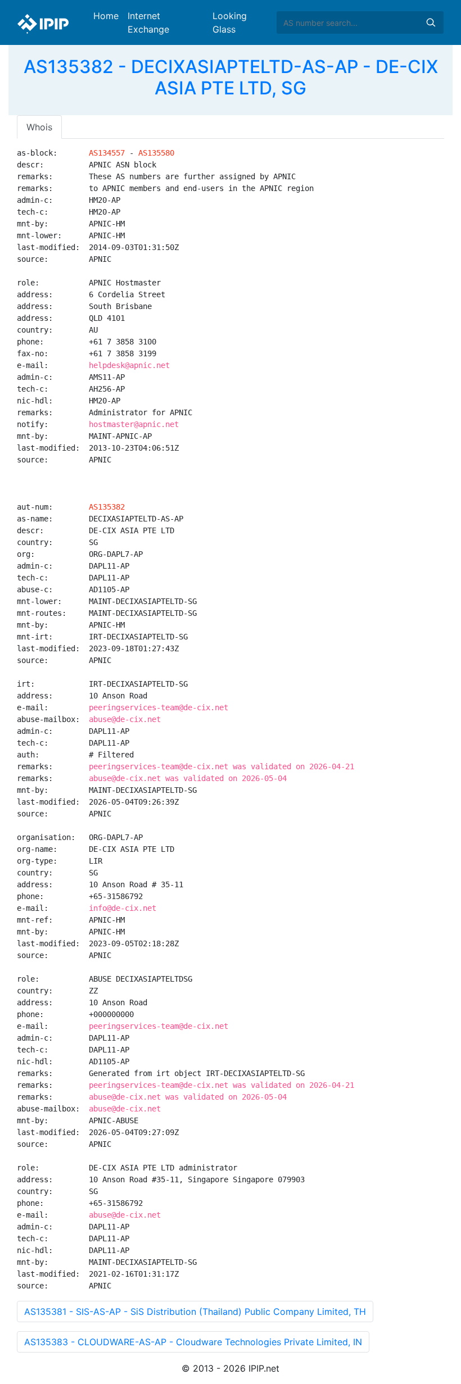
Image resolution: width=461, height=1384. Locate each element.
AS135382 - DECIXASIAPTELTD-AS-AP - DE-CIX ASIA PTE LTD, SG (231, 77)
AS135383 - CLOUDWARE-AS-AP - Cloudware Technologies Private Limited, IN (193, 1341)
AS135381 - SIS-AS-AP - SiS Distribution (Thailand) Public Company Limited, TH (195, 1311)
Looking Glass (230, 22)
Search (430, 22)
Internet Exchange (148, 22)
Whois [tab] (39, 127)
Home (106, 15)
